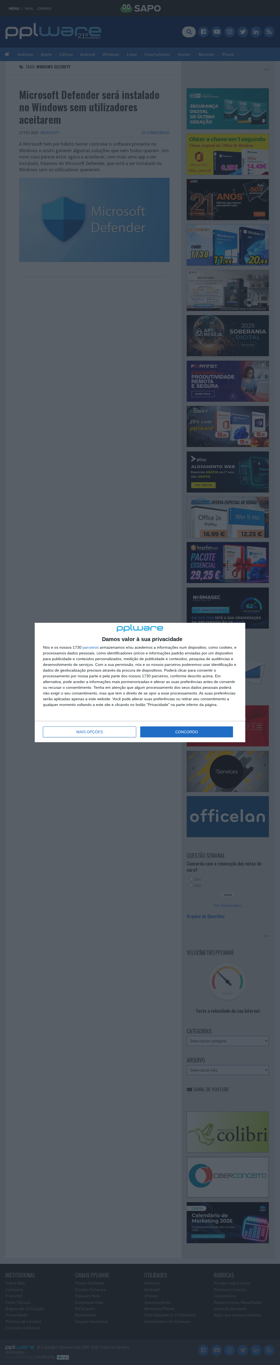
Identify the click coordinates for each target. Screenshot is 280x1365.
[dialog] (140, 682)
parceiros (91, 647)
